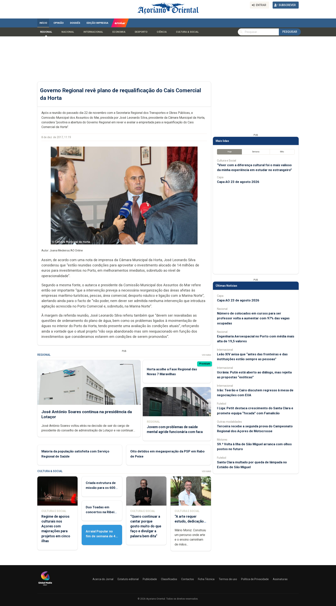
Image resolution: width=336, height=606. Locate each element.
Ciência (162, 32)
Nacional (67, 32)
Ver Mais (206, 355)
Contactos (187, 579)
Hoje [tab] (230, 151)
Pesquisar (289, 31)
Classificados (169, 579)
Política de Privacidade (255, 579)
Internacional (93, 32)
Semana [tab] (255, 151)
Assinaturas (280, 579)
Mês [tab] (282, 151)
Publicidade (150, 579)
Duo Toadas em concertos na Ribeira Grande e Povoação (101, 512)
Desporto (141, 32)
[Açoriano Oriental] (45, 586)
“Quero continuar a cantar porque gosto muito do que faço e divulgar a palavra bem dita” (145, 526)
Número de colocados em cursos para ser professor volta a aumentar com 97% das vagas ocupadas (253, 318)
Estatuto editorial (128, 579)
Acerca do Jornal (103, 579)
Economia (118, 32)
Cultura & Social (187, 32)
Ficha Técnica (206, 579)
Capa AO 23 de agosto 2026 (238, 182)
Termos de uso (228, 579)
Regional (46, 32)
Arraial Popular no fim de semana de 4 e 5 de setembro (101, 536)
